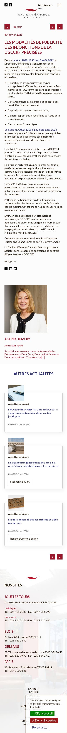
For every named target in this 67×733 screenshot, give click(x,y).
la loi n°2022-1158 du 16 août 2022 (33, 60)
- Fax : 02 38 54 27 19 (38, 655)
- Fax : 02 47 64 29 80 (38, 620)
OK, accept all (43, 713)
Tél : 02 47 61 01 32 (15, 611)
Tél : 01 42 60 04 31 (15, 670)
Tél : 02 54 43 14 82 (15, 640)
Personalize (39, 727)
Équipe (33, 692)
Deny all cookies (45, 720)
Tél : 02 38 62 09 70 (15, 655)
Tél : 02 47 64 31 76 (15, 620)
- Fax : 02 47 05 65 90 (38, 611)
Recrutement (45, 5)
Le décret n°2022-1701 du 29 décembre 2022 (30, 129)
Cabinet (33, 688)
